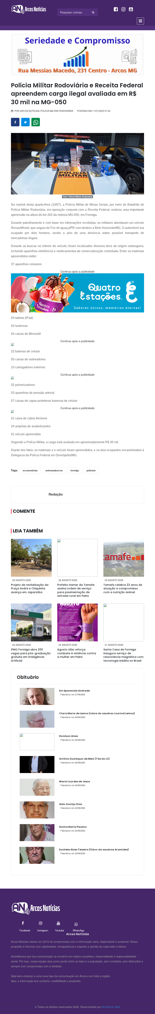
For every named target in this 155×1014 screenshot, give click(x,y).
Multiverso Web (111, 1007)
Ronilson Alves (68, 736)
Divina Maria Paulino (73, 827)
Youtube (58, 923)
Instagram (40, 923)
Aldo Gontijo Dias (70, 804)
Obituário (28, 677)
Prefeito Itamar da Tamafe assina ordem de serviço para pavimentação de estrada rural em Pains (76, 590)
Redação (56, 494)
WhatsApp (76, 923)
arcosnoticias (30, 470)
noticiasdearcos (54, 470)
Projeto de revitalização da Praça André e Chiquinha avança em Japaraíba (29, 588)
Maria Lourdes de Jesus (74, 781)
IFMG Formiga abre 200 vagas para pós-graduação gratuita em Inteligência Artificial (31, 655)
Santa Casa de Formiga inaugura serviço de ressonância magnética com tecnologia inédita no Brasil (123, 655)
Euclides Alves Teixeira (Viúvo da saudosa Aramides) (94, 849)
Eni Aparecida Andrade (74, 690)
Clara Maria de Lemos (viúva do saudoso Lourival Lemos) (97, 713)
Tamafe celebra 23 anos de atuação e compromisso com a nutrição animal (122, 588)
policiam (91, 470)
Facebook (22, 923)
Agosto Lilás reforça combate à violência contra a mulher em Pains (76, 653)
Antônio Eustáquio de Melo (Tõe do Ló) (84, 759)
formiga (75, 470)
